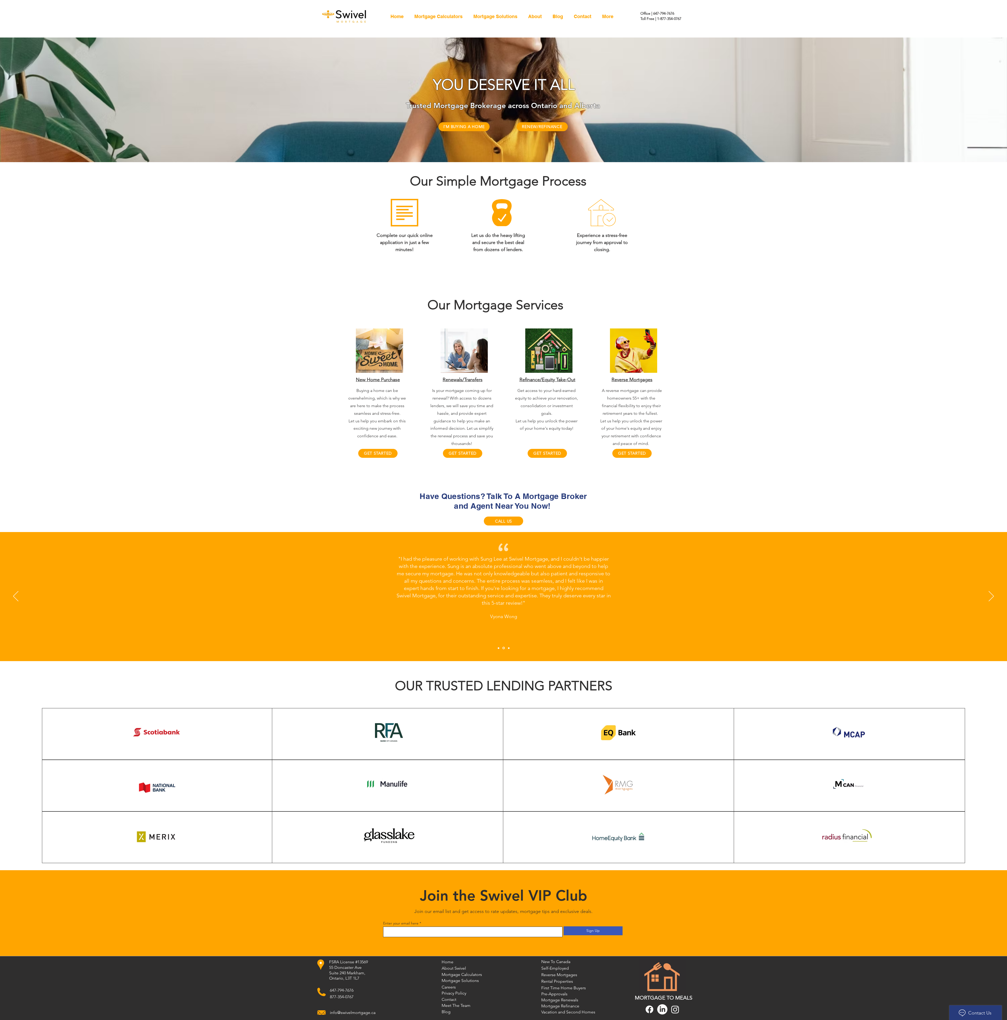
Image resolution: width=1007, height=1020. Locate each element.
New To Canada (555, 961)
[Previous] (15, 596)
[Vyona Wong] (503, 648)
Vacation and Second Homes (559, 1012)
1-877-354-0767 (669, 18)
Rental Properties (557, 981)
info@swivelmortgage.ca (353, 1012)
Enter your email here (401, 923)
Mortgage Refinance (559, 1005)
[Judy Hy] (498, 648)
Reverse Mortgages (559, 974)
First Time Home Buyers (559, 987)
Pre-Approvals (554, 993)
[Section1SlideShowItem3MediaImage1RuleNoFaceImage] (508, 648)
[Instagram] (675, 1009)
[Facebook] (649, 1009)
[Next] (991, 596)
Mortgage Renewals (559, 999)
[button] (495, 16)
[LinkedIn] (662, 1009)
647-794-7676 (663, 13)
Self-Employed (555, 968)
